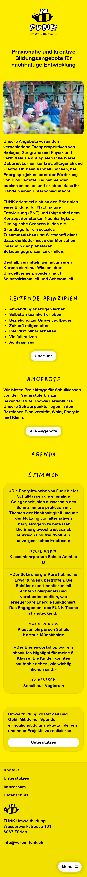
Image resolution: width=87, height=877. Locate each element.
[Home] (43, 22)
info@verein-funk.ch (23, 842)
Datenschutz (16, 795)
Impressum (15, 786)
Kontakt (11, 770)
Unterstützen (16, 778)
